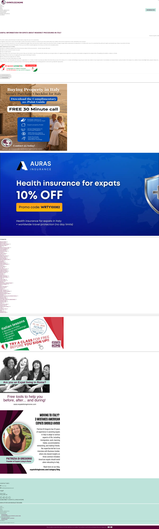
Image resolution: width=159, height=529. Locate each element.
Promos (1, 288)
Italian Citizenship (3, 275)
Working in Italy (3, 312)
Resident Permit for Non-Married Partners (8, 295)
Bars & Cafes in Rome (4, 244)
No (111, 527)
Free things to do (3, 268)
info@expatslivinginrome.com (8, 488)
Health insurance (3, 270)
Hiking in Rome (3, 272)
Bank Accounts (3, 242)
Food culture (2, 266)
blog (1, 246)
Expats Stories (3, 262)
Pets (1, 285)
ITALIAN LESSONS (5, 77)
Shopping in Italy (3, 298)
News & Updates (3, 284)
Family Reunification (4, 264)
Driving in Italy (3, 257)
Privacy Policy (2, 493)
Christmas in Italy (3, 251)
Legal (1, 278)
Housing (1, 273)
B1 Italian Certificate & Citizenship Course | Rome (11, 515)
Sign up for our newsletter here (11, 502)
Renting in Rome (3, 292)
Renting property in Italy (5, 293)
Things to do (2, 305)
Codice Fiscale (3, 253)
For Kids (1, 267)
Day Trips (2, 254)
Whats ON (2, 311)
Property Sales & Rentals (5, 13)
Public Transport (3, 290)
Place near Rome (3, 286)
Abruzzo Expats (3, 241)
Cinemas (1, 252)
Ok (108, 527)
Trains (1, 307)
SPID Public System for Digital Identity (7, 299)
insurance (2, 274)
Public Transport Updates (5, 291)
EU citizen (2, 260)
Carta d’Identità (3, 249)
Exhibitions (2, 261)
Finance (1, 265)
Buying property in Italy (4, 247)
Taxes (1, 302)
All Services (2, 14)
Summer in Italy (3, 301)
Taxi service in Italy (4, 304)
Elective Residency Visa (4, 259)
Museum (2, 281)
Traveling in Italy (3, 308)
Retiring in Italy (3, 297)
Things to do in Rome (4, 306)
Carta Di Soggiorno (4, 248)
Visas (1, 310)
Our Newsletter (151, 9)
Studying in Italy (3, 300)
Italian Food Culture (4, 277)
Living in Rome (3, 280)
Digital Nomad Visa (4, 255)
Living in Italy (2, 279)
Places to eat (2, 287)
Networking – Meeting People (6, 282)
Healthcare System (4, 271)
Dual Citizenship (3, 258)
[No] (157, 527)
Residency (2, 294)
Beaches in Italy (3, 245)
